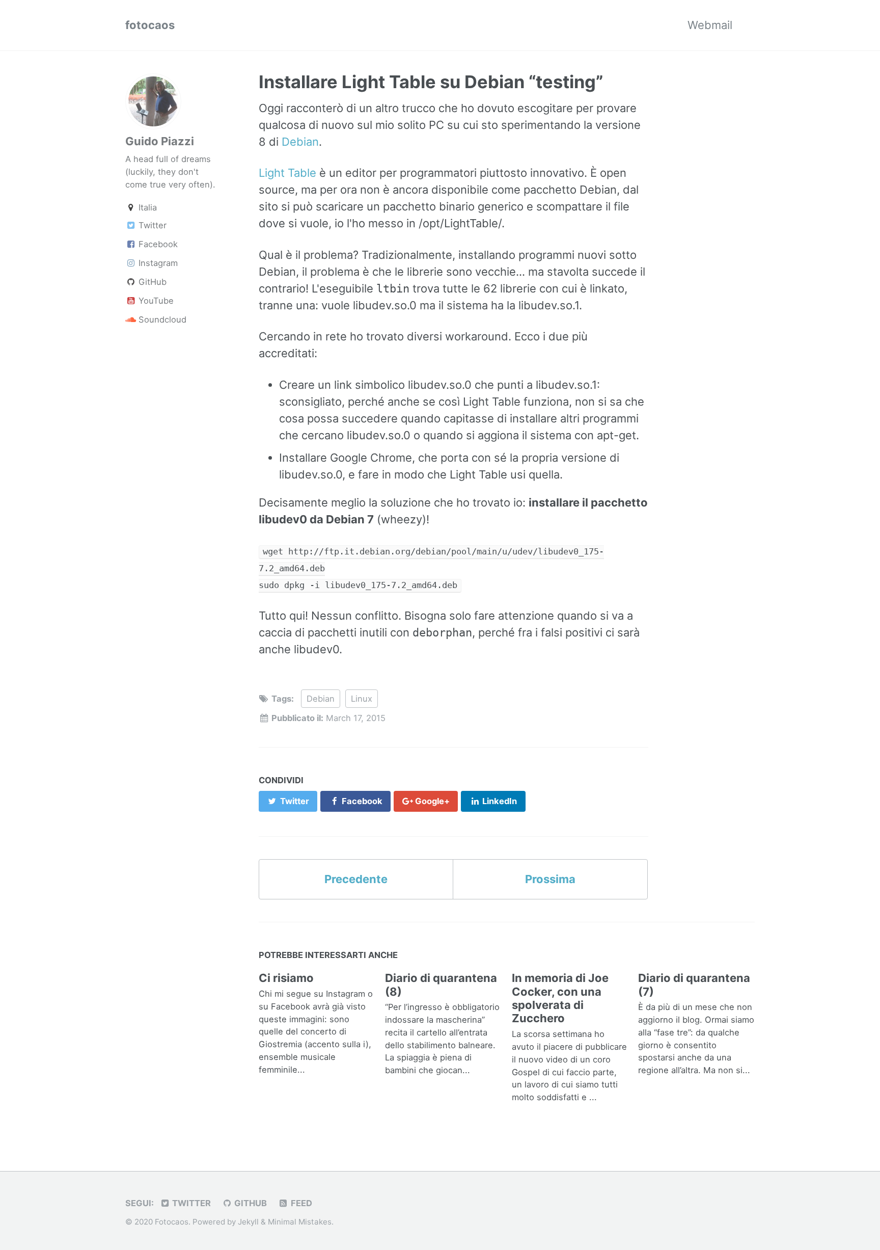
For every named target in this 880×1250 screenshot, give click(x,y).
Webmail (710, 25)
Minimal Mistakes (300, 1222)
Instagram (157, 263)
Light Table (287, 172)
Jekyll (248, 1222)
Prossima (550, 879)
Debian (300, 141)
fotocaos (150, 25)
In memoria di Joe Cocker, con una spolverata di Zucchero (560, 998)
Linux (361, 699)
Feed (300, 1203)
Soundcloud (161, 319)
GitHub (151, 282)
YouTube (155, 301)
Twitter (151, 225)
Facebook (157, 244)
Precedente (356, 879)
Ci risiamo (286, 978)
